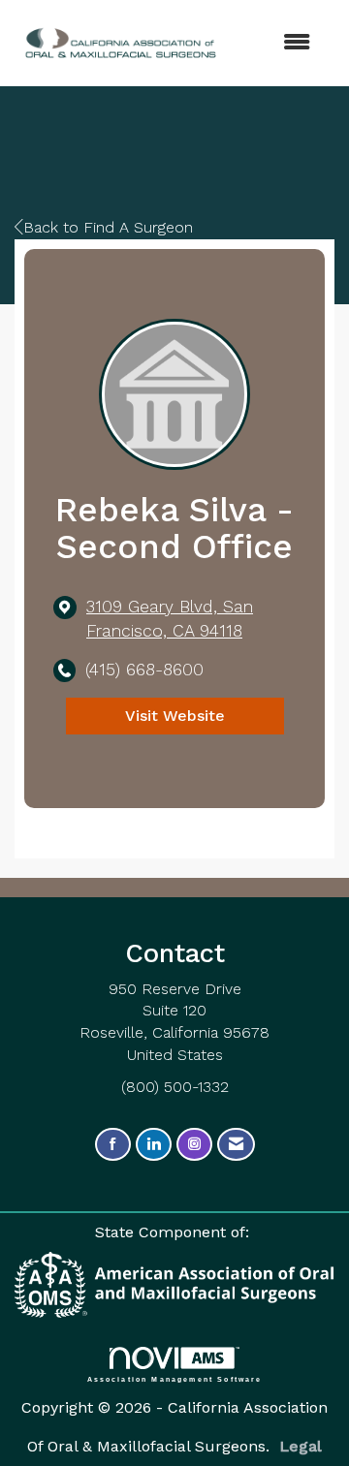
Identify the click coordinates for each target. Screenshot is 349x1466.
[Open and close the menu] (261, 43)
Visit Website (175, 715)
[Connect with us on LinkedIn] (154, 1145)
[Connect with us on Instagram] (194, 1145)
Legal (300, 1446)
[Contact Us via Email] (236, 1145)
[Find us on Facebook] (113, 1145)
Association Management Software (175, 1379)
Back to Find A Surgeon (108, 227)
